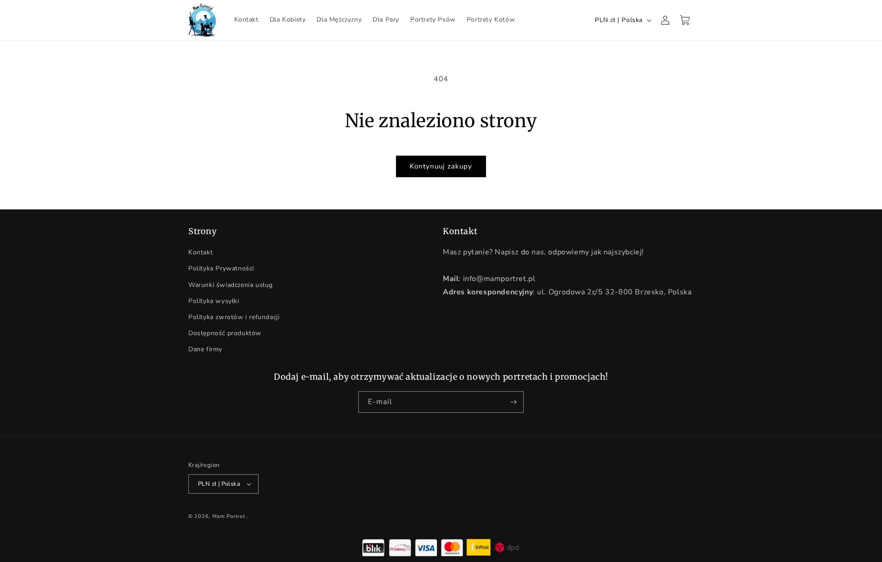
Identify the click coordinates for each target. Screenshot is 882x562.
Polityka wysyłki (213, 301)
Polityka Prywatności (221, 268)
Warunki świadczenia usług (230, 285)
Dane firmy (205, 349)
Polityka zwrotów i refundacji (233, 317)
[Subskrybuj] (513, 402)
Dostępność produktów (224, 333)
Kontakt (200, 252)
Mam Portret (228, 516)
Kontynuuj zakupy (441, 166)
